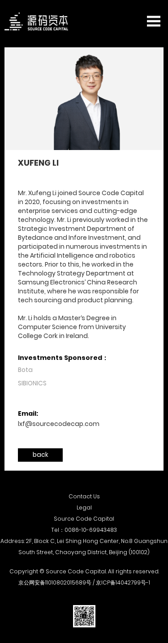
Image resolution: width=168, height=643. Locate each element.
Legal (84, 507)
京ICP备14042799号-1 (123, 582)
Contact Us (84, 496)
